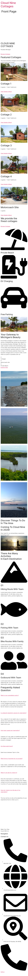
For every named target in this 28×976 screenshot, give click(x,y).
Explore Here (4, 367)
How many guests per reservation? (10, 730)
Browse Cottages (5, 54)
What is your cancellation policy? (10, 695)
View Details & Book (6, 91)
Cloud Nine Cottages (8, 4)
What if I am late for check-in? (9, 772)
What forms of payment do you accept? (11, 758)
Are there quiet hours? (7, 746)
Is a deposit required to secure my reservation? (13, 713)
